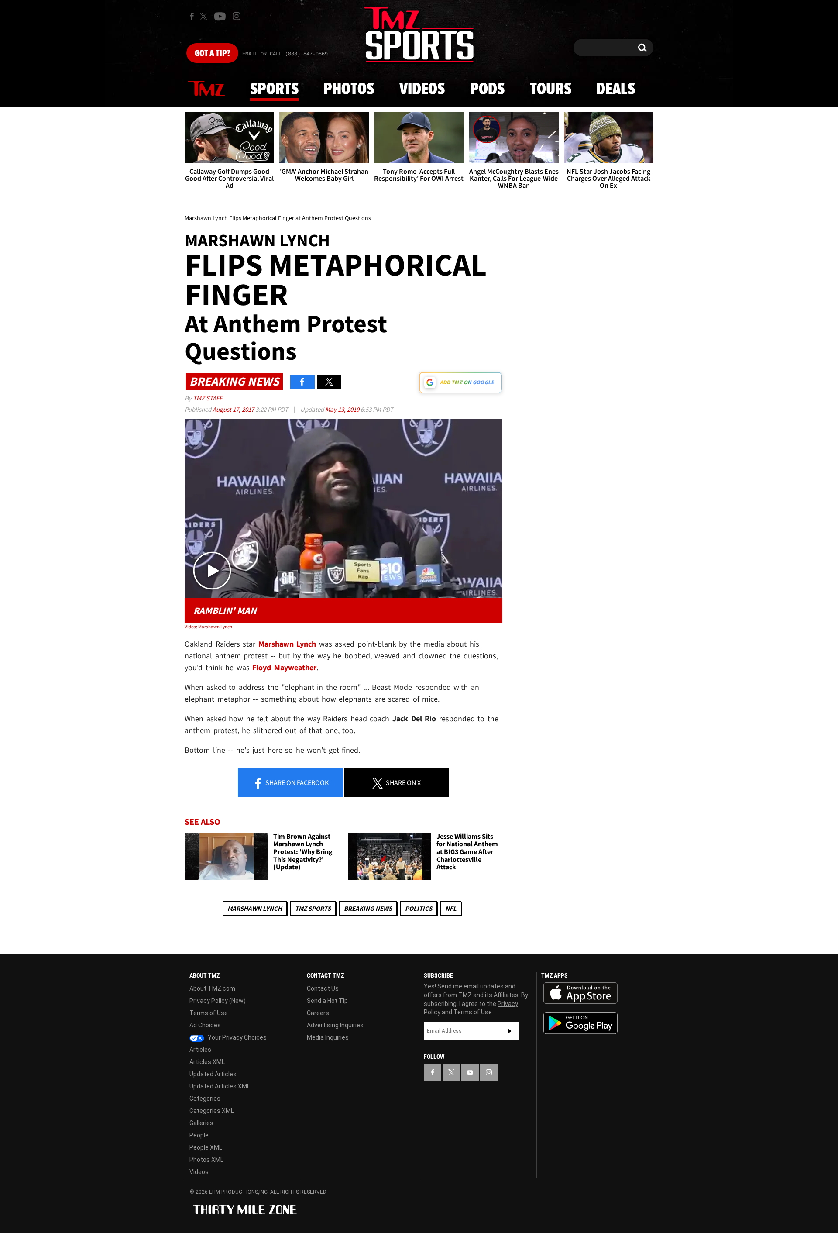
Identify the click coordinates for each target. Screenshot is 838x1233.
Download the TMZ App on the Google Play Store (580, 1023)
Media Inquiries (328, 1037)
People (199, 1135)
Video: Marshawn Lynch (208, 626)
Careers (318, 1012)
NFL (451, 908)
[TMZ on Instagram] (236, 16)
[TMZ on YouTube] (470, 1072)
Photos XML (206, 1159)
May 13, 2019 (343, 409)
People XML (205, 1147)
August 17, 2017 (234, 409)
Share (296, 782)
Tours (550, 89)
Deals (615, 89)
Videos (422, 89)
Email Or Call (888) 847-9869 (285, 54)
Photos (348, 89)
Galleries (201, 1122)
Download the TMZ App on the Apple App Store (580, 993)
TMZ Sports (313, 908)
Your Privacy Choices (236, 1037)
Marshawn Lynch (254, 908)
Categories (204, 1098)
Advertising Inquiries (335, 1025)
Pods (487, 89)
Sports (274, 89)
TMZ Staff (207, 398)
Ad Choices (205, 1025)
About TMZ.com (212, 988)
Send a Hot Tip (327, 1000)
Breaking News (368, 908)
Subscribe (510, 1031)
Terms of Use (208, 1012)
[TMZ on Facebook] (192, 16)
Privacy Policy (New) (217, 1000)
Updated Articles (213, 1074)
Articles (200, 1049)
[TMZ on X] (205, 16)
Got (212, 53)
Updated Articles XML (219, 1086)
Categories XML (211, 1110)
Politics (418, 908)
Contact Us (323, 988)
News (206, 89)
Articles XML (207, 1061)
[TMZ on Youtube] (220, 16)
